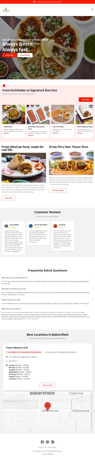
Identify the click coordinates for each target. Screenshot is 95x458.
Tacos (9, 281)
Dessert (60, 303)
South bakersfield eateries (59, 316)
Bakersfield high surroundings (77, 314)
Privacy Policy (52, 447)
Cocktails (54, 303)
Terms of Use (43, 447)
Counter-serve (39, 292)
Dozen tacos (53, 281)
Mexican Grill (62, 281)
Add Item (6, 133)
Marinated (19, 292)
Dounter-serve (67, 303)
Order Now (86, 100)
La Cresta (26, 314)
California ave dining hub (42, 316)
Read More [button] (15, 251)
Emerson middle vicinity (59, 314)
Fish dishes (36, 281)
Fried (14, 292)
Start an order (48, 385)
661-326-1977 (13, 361)
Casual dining (32, 303)
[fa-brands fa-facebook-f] (42, 441)
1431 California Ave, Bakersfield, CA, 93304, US (23, 357)
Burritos (14, 281)
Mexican (4, 294)
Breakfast (10, 303)
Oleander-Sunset (35, 314)
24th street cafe (18, 319)
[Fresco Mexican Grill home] (6, 10)
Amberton (19, 314)
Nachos (19, 281)
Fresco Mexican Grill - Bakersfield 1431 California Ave (24, 352)
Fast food (40, 303)
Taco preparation (56, 292)
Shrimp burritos (28, 281)
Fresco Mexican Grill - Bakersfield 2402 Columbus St (61, 352)
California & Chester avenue (10, 316)
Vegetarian (47, 303)
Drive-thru (47, 292)
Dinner (20, 303)
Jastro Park (12, 314)
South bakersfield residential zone (78, 316)
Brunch (25, 303)
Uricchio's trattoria (7, 319)
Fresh (32, 292)
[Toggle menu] (92, 9)
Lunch (16, 303)
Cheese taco (45, 281)
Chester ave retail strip (27, 316)
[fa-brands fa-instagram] (47, 441)
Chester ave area (46, 314)
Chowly (50, 454)
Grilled (10, 292)
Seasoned (27, 292)
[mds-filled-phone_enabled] (52, 441)
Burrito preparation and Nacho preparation (76, 292)
